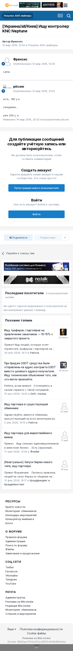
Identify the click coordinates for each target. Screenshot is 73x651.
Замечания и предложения (22, 553)
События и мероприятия (20, 613)
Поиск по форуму (16, 545)
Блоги (9, 523)
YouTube (10, 583)
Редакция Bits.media (17, 605)
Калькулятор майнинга (19, 519)
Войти (36, 214)
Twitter (9, 567)
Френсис (17, 41)
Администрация (15, 541)
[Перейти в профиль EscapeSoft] (63, 332)
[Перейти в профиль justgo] (64, 464)
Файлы (9, 549)
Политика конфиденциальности (41, 629)
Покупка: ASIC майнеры (43, 45)
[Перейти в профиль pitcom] (7, 89)
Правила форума (16, 537)
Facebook (11, 571)
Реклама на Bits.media (19, 601)
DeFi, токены (38, 393)
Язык (11, 629)
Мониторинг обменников (21, 511)
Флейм (34, 451)
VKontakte (11, 575)
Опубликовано (34, 63)
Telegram (11, 579)
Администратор (15, 597)
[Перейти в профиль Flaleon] (64, 406)
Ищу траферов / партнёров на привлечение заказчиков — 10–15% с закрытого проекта (28, 334)
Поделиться (19, 237)
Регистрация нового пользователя (36, 187)
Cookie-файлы (36, 633)
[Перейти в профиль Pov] (64, 435)
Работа (34, 352)
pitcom (18, 86)
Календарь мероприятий (21, 515)
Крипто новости (15, 506)
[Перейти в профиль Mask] (63, 365)
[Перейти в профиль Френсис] (7, 62)
